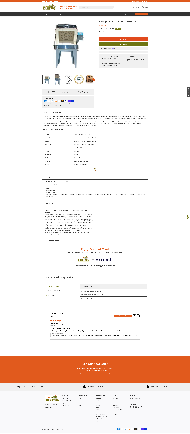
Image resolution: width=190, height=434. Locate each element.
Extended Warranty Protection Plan (104, 194)
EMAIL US (144, 1)
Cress (97, 407)
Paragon (98, 405)
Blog (114, 400)
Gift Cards (115, 405)
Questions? (188, 91)
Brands (97, 14)
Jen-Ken (98, 400)
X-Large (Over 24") (67, 405)
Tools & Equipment (59, 14)
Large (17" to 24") (66, 403)
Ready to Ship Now (141, 14)
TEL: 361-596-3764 (136, 1)
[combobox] (96, 7)
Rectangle (81, 400)
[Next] (93, 79)
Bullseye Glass (100, 418)
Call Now (129, 61)
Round (80, 403)
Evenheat (98, 398)
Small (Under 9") (66, 398)
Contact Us (116, 403)
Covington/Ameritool (101, 416)
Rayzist (98, 421)
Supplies (88, 14)
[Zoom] (68, 46)
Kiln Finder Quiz (123, 14)
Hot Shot (98, 409)
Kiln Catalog (116, 407)
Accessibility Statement (119, 409)
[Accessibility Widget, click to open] (187, 217)
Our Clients (116, 412)
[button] (103, 25)
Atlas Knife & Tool (100, 414)
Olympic (98, 403)
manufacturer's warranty (68, 194)
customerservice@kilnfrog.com (112, 336)
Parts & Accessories (75, 14)
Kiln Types (45, 14)
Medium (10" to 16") (67, 400)
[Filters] (134, 315)
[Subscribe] (107, 375)
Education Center (108, 14)
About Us (115, 398)
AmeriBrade (99, 412)
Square (80, 405)
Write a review (123, 316)
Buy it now (123, 44)
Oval (80, 398)
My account (116, 414)
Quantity (102, 32)
